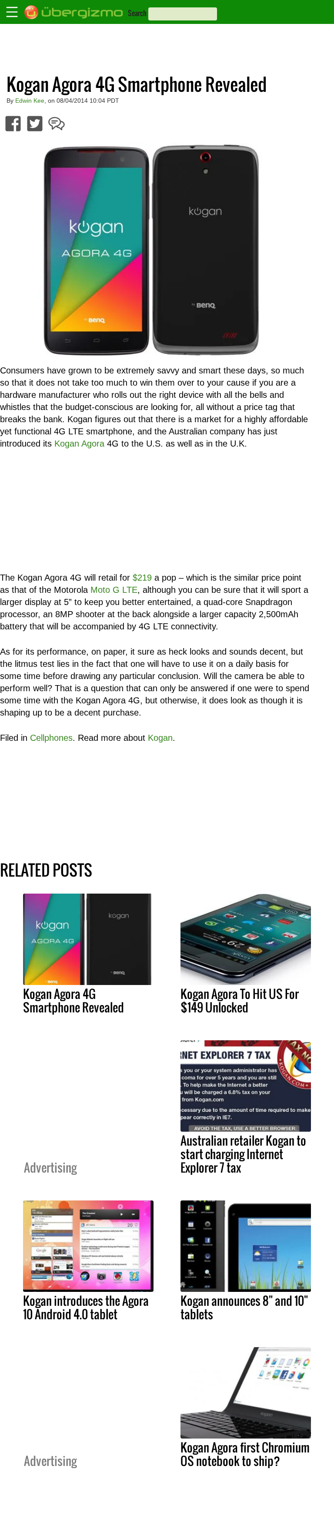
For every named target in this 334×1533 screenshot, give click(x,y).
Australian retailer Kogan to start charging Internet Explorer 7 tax (243, 1154)
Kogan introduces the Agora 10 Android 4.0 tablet (86, 1307)
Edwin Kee (29, 100)
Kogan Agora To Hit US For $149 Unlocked (239, 1000)
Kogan (160, 738)
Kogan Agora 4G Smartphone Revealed (73, 1000)
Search (137, 13)
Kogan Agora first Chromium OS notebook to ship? (245, 1454)
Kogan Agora (79, 443)
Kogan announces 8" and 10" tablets (244, 1307)
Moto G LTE (113, 590)
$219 (142, 577)
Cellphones (51, 738)
